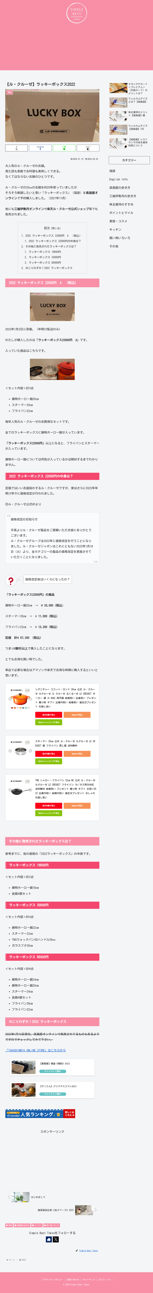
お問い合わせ (73, 1280)
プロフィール (104, 1280)
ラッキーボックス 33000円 (45, 257)
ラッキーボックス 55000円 (45, 262)
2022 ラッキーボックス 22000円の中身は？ (55, 241)
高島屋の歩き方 (23, 1225)
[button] (88, 148)
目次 (47, 228)
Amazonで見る (77, 715)
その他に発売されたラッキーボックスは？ (50, 246)
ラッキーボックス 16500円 (45, 251)
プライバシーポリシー (53, 1280)
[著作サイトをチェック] (49, 1239)
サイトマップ (88, 1280)
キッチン (38, 1225)
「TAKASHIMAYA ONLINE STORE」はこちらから (35, 1050)
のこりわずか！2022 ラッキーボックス (48, 268)
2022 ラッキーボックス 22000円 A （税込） (53, 235)
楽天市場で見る (48, 715)
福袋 (10, 1225)
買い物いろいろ (52, 1225)
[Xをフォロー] (56, 1239)
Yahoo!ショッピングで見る (48, 722)
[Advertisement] (76, 48)
